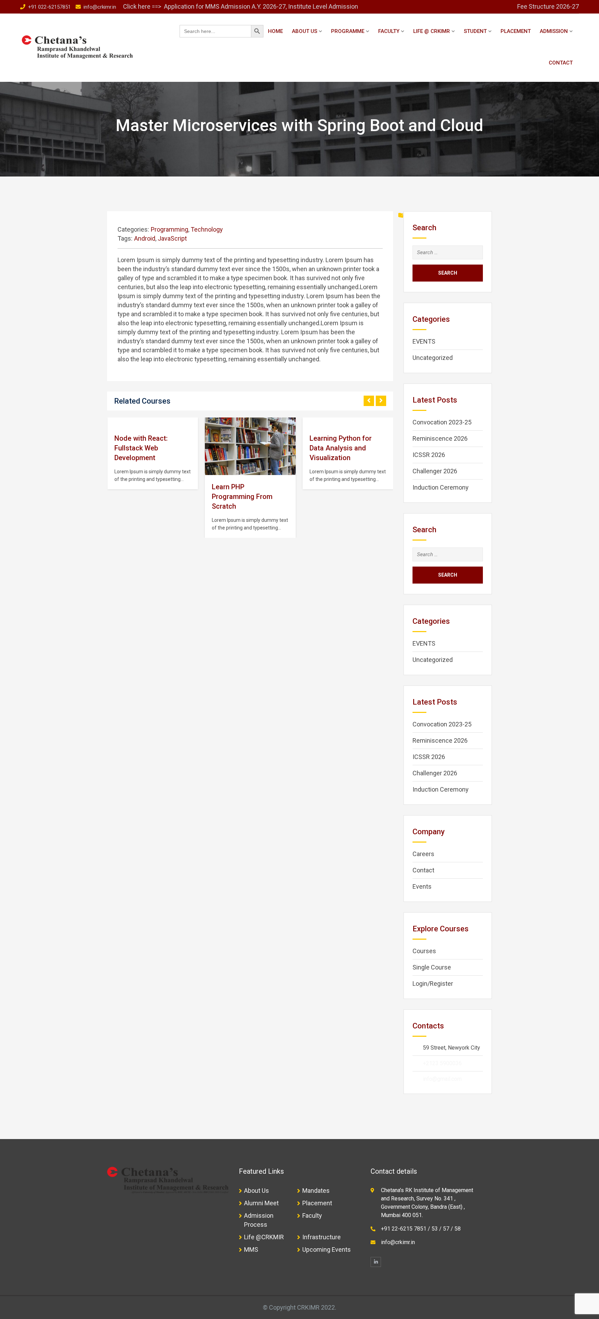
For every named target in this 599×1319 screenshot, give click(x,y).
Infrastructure (321, 1237)
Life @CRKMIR (264, 1237)
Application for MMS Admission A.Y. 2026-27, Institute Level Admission (261, 6)
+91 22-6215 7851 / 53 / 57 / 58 (421, 1228)
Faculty (388, 31)
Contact (561, 63)
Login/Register (433, 983)
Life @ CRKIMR (431, 31)
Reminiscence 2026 (440, 438)
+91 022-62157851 (49, 7)
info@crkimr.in (100, 7)
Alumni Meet (261, 1203)
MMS (251, 1249)
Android (144, 238)
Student (475, 31)
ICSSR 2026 (429, 454)
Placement (516, 31)
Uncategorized (433, 357)
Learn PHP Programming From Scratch (242, 496)
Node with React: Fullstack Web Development (141, 448)
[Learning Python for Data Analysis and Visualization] (309, 422)
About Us (304, 31)
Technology (207, 229)
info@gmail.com (442, 1079)
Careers (423, 853)
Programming (169, 229)
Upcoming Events (326, 1249)
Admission (554, 31)
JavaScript (172, 238)
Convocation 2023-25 (442, 422)
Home (275, 31)
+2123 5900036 (442, 1063)
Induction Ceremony (441, 487)
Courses (424, 951)
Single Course (432, 967)
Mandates (316, 1190)
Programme (347, 31)
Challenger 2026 (435, 471)
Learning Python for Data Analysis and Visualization (341, 448)
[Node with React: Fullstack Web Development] (114, 422)
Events (422, 886)
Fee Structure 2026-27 (548, 6)
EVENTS (424, 341)
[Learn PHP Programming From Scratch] (250, 446)
